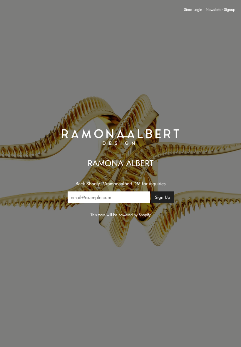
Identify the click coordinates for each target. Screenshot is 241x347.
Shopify (145, 215)
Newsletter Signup (220, 9)
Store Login (193, 9)
